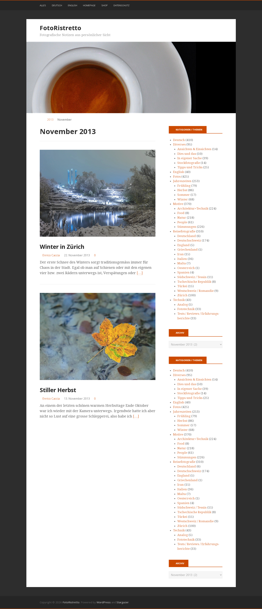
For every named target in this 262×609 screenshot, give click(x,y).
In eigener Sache (189, 158)
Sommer (183, 195)
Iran (180, 254)
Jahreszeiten (182, 181)
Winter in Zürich (62, 246)
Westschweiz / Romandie (195, 291)
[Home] (41, 119)
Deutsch (57, 5)
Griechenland (187, 249)
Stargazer (123, 602)
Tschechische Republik (194, 281)
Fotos (177, 176)
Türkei (182, 286)
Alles (43, 5)
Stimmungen (186, 226)
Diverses (179, 144)
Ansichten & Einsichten (194, 149)
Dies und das (186, 153)
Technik (179, 300)
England (183, 245)
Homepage (89, 5)
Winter (182, 199)
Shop (104, 5)
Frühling (184, 185)
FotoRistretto (60, 28)
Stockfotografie (188, 163)
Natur (181, 217)
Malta (181, 263)
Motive (178, 204)
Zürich (182, 295)
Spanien (183, 272)
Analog (182, 304)
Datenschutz (121, 5)
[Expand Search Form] (224, 5)
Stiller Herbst (58, 390)
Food (180, 213)
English (72, 5)
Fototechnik (186, 309)
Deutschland (186, 236)
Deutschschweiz (189, 240)
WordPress (104, 602)
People (182, 222)
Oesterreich (186, 268)
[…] (140, 273)
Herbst (182, 190)
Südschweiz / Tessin (192, 277)
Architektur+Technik (192, 208)
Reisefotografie (184, 231)
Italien (182, 259)
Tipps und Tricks (189, 167)
